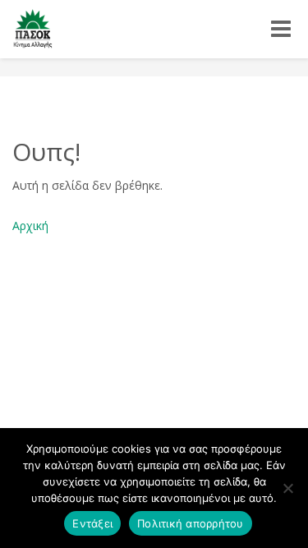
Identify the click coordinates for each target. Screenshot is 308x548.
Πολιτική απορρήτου (190, 523)
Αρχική (30, 225)
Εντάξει (92, 523)
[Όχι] (287, 488)
